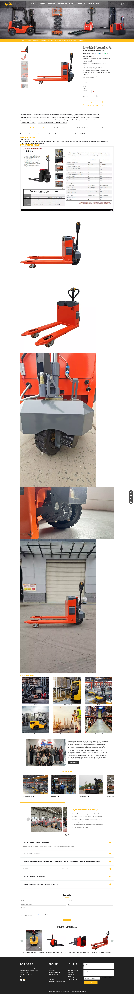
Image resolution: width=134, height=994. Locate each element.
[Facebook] (21, 980)
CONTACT (91, 4)
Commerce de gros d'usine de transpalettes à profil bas (52, 122)
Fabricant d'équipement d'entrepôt (90, 117)
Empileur (51, 968)
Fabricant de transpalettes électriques (60, 120)
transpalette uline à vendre (28, 122)
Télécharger (71, 977)
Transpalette (52, 970)
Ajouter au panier (92, 105)
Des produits (71, 972)
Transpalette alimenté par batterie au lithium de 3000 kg (36, 117)
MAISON (33, 4)
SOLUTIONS (78, 4)
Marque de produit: (85, 85)
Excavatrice (51, 979)
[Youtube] (24, 980)
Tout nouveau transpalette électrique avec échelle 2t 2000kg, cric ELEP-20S (33, 952)
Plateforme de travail (54, 972)
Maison (70, 968)
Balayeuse (51, 977)
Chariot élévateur (53, 974)
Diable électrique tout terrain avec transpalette (84, 120)
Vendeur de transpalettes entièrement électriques (34, 120)
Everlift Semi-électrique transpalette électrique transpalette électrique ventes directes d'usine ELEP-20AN (100, 952)
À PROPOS (42, 4)
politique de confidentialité (80, 991)
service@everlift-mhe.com (30, 977)
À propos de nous (73, 970)
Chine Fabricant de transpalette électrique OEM (65, 117)
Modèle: (85, 81)
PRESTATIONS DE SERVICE (65, 4)
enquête (92, 102)
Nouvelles (71, 974)
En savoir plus (73, 762)
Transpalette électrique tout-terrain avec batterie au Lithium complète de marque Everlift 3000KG (46, 114)
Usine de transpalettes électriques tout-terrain (87, 114)
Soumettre (68, 920)
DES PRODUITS (51, 4)
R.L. (85, 4)
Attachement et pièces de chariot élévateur (60, 981)
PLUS (97, 4)
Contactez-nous (72, 979)
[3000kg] (93, 91)
